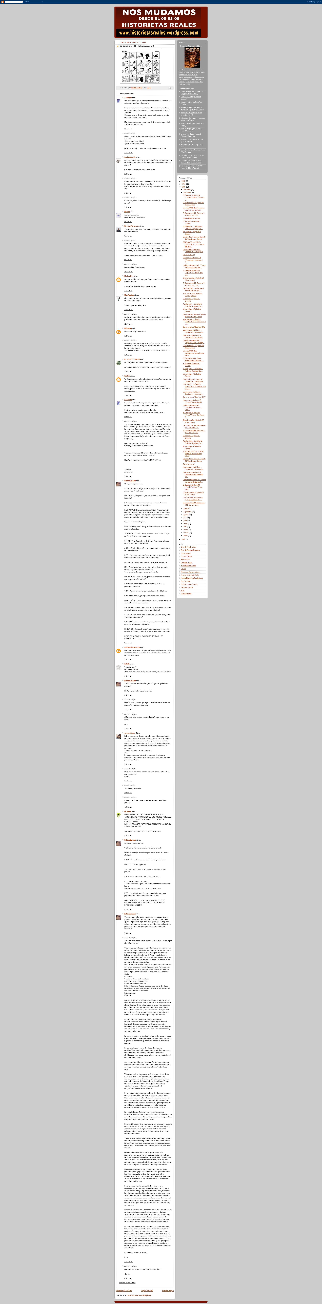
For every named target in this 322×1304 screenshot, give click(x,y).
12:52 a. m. (128, 153)
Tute (182, 590)
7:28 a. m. (128, 728)
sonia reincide (129, 157)
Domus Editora (186, 556)
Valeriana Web (186, 594)
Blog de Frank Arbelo (188, 547)
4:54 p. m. (128, 836)
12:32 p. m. (128, 310)
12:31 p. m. (128, 1262)
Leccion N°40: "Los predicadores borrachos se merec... (193, 353)
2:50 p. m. (128, 781)
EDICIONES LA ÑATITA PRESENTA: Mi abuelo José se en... (194, 387)
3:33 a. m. (128, 193)
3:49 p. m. (128, 395)
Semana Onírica (187, 587)
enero (186, 536)
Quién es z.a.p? (189, 255)
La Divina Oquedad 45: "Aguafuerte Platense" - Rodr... (192, 407)
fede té (127, 664)
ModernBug (128, 276)
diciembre (187, 190)
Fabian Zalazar (130, 481)
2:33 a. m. (128, 174)
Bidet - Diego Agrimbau (191, 218)
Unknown (128, 328)
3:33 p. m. (128, 371)
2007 (184, 184)
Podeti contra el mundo (189, 584)
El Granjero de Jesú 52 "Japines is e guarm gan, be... (193, 273)
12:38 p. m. (128, 324)
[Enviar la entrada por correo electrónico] (169, 88)
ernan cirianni (129, 733)
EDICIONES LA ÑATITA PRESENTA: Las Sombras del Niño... (193, 244)
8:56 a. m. (128, 236)
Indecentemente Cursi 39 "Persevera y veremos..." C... (193, 260)
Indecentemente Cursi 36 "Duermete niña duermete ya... (193, 474)
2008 (184, 181)
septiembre (188, 512)
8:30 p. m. (128, 417)
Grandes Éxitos (186, 563)
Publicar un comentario (127, 1283)
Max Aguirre (129, 295)
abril (185, 527)
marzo (186, 530)
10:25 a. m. (128, 272)
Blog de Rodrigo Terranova (190, 550)
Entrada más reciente (124, 1291)
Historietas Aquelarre (188, 566)
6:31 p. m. (128, 1278)
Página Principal (147, 1291)
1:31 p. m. (128, 355)
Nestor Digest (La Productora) (192, 578)
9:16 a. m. (128, 260)
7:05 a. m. (128, 933)
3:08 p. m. (128, 793)
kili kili (127, 376)
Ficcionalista (185, 559)
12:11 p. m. (128, 291)
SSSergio (128, 97)
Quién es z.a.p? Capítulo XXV (194, 327)
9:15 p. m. (128, 643)
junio (185, 521)
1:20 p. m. (128, 336)
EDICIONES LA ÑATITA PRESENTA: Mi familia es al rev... (194, 322)
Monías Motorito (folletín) (190, 575)
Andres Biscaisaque (132, 647)
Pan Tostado (185, 581)
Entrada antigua (168, 1291)
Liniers (183, 569)
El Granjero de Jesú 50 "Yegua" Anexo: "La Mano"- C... (194, 415)
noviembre (188, 193)
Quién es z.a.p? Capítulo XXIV (194, 397)
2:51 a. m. (128, 676)
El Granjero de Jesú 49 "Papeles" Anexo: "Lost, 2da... (192, 487)
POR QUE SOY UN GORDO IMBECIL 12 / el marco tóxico (193, 454)
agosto (186, 515)
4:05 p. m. (128, 807)
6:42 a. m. (128, 695)
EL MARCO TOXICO (132, 359)
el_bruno (127, 811)
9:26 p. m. (128, 909)
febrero (186, 533)
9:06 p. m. (128, 476)
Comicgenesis (186, 553)
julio (185, 518)
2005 (184, 539)
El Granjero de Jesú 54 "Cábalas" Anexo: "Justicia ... (193, 197)
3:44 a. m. (128, 207)
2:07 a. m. (128, 660)
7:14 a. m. (128, 709)
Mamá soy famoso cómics (190, 572)
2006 (184, 187)
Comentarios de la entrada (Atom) (139, 1295)
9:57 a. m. (128, 764)
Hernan (127, 212)
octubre (186, 509)
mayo (186, 524)
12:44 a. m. (128, 129)
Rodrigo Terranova (131, 226)
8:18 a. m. (128, 222)
